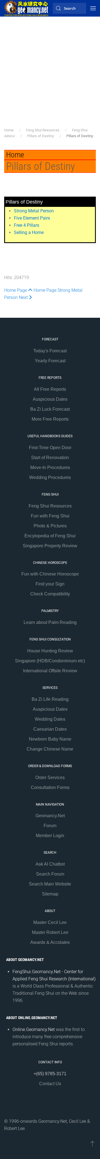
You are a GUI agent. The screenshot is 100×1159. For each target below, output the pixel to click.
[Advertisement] (50, 74)
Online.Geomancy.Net (33, 1029)
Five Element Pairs (32, 218)
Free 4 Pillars (26, 225)
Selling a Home (29, 232)
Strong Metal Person (34, 210)
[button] (93, 8)
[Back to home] (26, 8)
